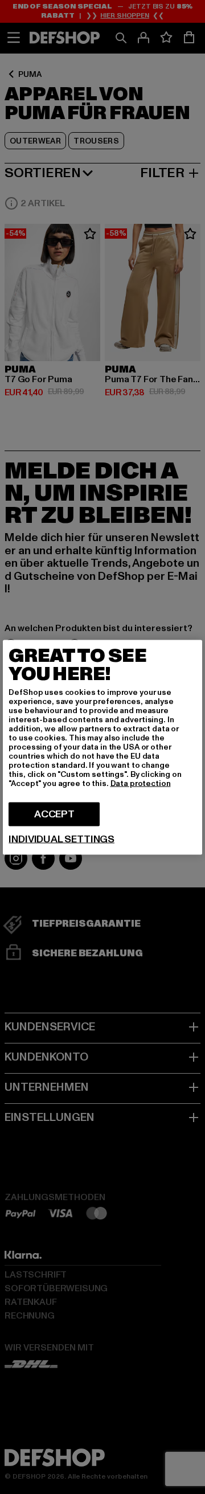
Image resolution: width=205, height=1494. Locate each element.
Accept (54, 814)
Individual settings (61, 839)
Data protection (140, 782)
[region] (102, 747)
